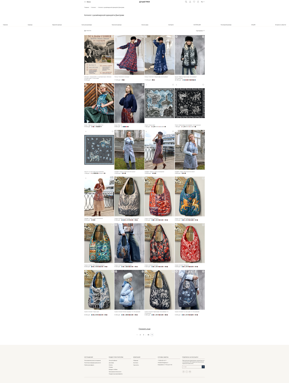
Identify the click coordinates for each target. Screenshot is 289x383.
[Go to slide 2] (125, 168)
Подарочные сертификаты (116, 374)
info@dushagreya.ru (163, 362)
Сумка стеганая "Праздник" (152, 218)
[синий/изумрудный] (195, 80)
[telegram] (183, 372)
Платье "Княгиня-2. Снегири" (121, 76)
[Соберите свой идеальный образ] (116, 36)
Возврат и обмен (113, 369)
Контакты (135, 362)
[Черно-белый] (101, 126)
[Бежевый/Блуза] (122, 126)
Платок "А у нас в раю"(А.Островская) (94, 171)
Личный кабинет (113, 360)
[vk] (190, 372)
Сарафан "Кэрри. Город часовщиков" (93, 218)
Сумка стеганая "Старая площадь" (123, 265)
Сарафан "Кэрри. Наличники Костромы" (185, 171)
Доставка (111, 362)
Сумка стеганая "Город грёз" (91, 311)
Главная (86, 7)
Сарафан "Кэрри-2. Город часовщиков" (154, 171)
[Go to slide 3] (133, 168)
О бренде (135, 360)
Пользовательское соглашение (92, 360)
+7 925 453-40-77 (162, 360)
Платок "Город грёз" (150, 125)
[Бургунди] (186, 80)
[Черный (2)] (154, 80)
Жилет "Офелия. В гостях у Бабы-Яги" (94, 125)
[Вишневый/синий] (187, 80)
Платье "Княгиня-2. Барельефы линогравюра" (156, 76)
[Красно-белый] (190, 80)
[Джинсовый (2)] (183, 126)
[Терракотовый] (163, 126)
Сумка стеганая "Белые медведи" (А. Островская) (127, 311)
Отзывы (111, 367)
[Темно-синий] (162, 126)
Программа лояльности (115, 371)
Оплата (111, 365)
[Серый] (160, 126)
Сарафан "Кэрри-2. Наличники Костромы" (125, 171)
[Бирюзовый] (184, 80)
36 (148, 335)
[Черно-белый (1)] (122, 80)
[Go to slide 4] (140, 168)
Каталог (93, 7)
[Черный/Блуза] (128, 126)
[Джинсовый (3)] (152, 173)
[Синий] (132, 220)
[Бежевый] (183, 80)
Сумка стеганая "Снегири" (151, 265)
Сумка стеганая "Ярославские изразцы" (185, 218)
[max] (187, 372)
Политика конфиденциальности (92, 362)
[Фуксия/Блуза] (126, 126)
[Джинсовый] (189, 80)
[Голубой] (95, 126)
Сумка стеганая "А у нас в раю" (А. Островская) (126, 218)
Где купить (136, 365)
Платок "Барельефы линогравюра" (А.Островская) (188, 125)
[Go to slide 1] (118, 168)
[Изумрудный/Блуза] (123, 126)
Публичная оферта (89, 365)
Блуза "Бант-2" (118, 125)
